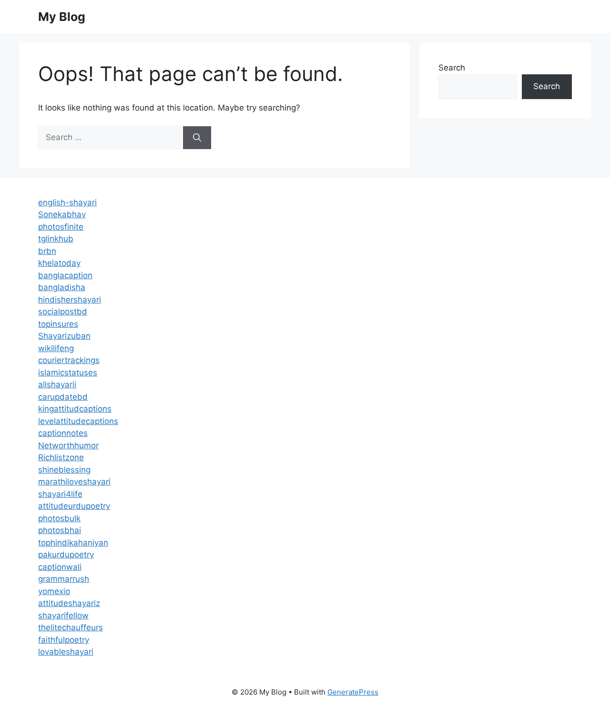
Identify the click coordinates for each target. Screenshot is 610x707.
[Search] (197, 137)
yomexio (54, 591)
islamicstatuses (67, 372)
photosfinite (60, 227)
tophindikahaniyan (73, 542)
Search (451, 67)
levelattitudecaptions (78, 421)
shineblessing (64, 470)
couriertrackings (69, 360)
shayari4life (60, 494)
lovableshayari (65, 651)
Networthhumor (68, 445)
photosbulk (59, 518)
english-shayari (67, 202)
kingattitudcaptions (75, 409)
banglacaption (65, 275)
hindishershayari (69, 299)
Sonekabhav (62, 214)
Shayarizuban (64, 336)
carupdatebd (63, 397)
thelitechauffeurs (70, 627)
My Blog (61, 17)
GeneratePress (352, 692)
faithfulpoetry (63, 640)
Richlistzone (61, 457)
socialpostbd (62, 311)
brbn (47, 251)
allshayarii (57, 384)
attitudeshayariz (69, 603)
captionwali (59, 567)
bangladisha (61, 287)
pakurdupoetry (66, 554)
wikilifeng (56, 348)
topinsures (58, 324)
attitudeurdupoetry (74, 506)
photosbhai (59, 530)
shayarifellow (63, 615)
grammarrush (63, 579)
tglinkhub (55, 238)
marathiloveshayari (74, 481)
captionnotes (63, 433)
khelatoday (59, 263)
